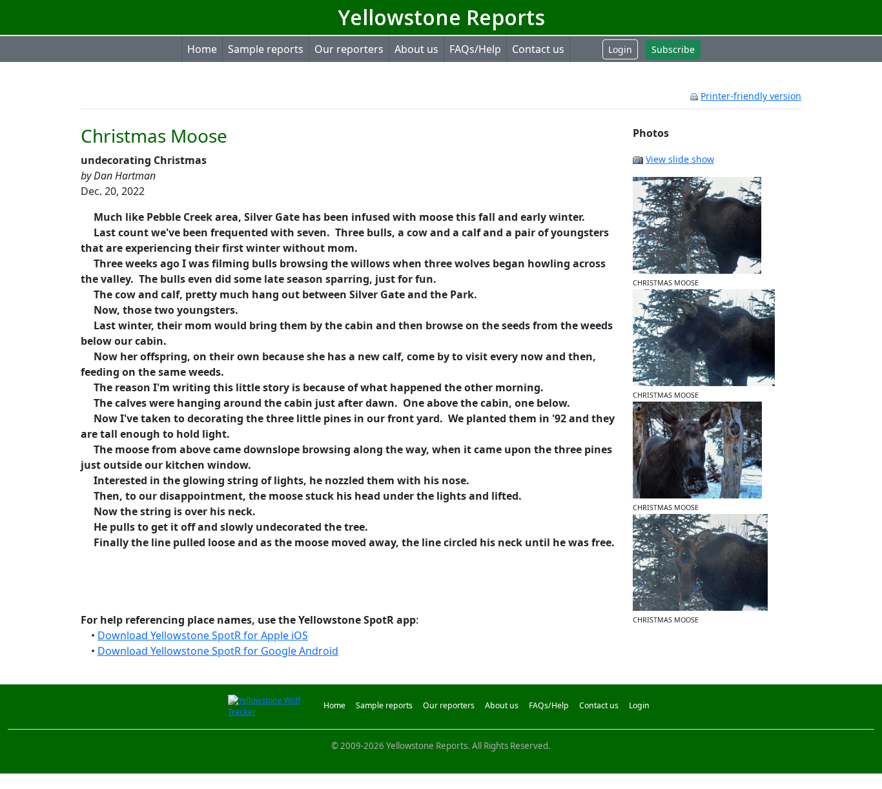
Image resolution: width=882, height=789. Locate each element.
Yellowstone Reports (441, 17)
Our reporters (349, 49)
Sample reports (265, 49)
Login (639, 705)
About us (416, 49)
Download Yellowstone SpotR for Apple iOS (202, 635)
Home (202, 49)
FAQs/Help (475, 49)
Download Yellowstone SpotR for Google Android (217, 651)
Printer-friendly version (751, 96)
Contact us (538, 49)
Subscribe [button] (673, 49)
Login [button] (620, 49)
